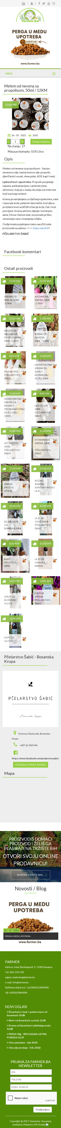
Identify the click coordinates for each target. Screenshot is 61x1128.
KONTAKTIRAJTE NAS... (30, 874)
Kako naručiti (41, 228)
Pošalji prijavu (43, 1109)
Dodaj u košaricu (41, 141)
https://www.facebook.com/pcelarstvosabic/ (35, 758)
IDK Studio (40, 1124)
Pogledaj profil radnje (30, 764)
